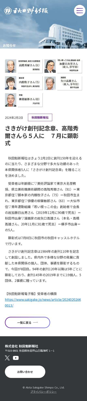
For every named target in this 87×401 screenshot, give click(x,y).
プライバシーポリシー (43, 391)
